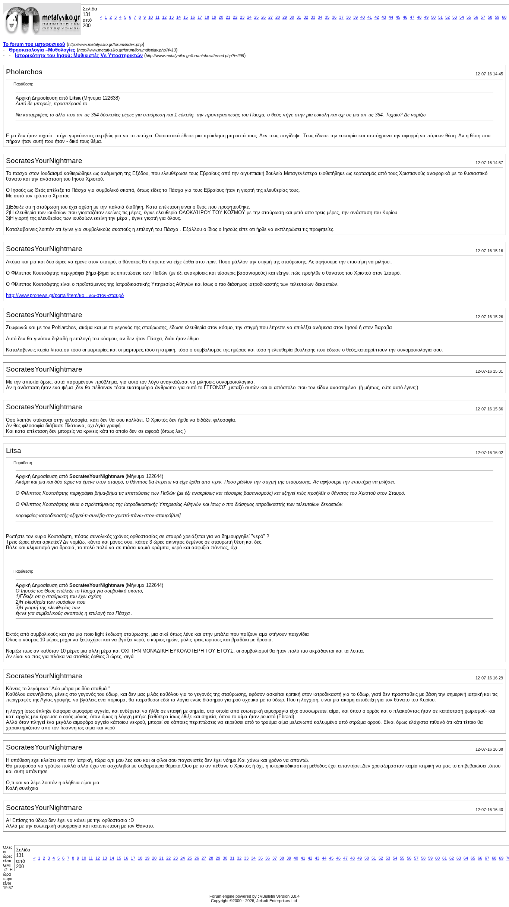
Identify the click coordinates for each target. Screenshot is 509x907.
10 (150, 17)
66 (480, 858)
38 (348, 17)
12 (164, 17)
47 (412, 17)
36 (334, 17)
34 (320, 17)
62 (451, 858)
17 (199, 17)
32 (306, 17)
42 (376, 17)
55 (469, 17)
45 (398, 17)
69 (501, 858)
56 (476, 17)
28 (277, 17)
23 (242, 17)
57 (483, 17)
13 (171, 17)
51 (440, 17)
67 (487, 858)
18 (207, 17)
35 (327, 17)
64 (466, 858)
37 (341, 17)
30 (292, 17)
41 (369, 17)
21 (228, 17)
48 (419, 17)
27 (270, 17)
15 (185, 17)
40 (362, 17)
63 (458, 858)
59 (497, 17)
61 (444, 858)
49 (426, 17)
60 (504, 17)
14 (178, 17)
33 (313, 17)
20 (221, 17)
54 (461, 17)
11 (157, 17)
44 (391, 17)
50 (433, 17)
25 (256, 17)
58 (490, 17)
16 (192, 17)
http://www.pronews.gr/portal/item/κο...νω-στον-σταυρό (65, 295)
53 (454, 17)
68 (494, 858)
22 (235, 17)
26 (263, 17)
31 (299, 17)
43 (384, 17)
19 (214, 17)
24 (249, 17)
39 (355, 17)
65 (473, 858)
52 (447, 17)
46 (405, 17)
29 (284, 17)
